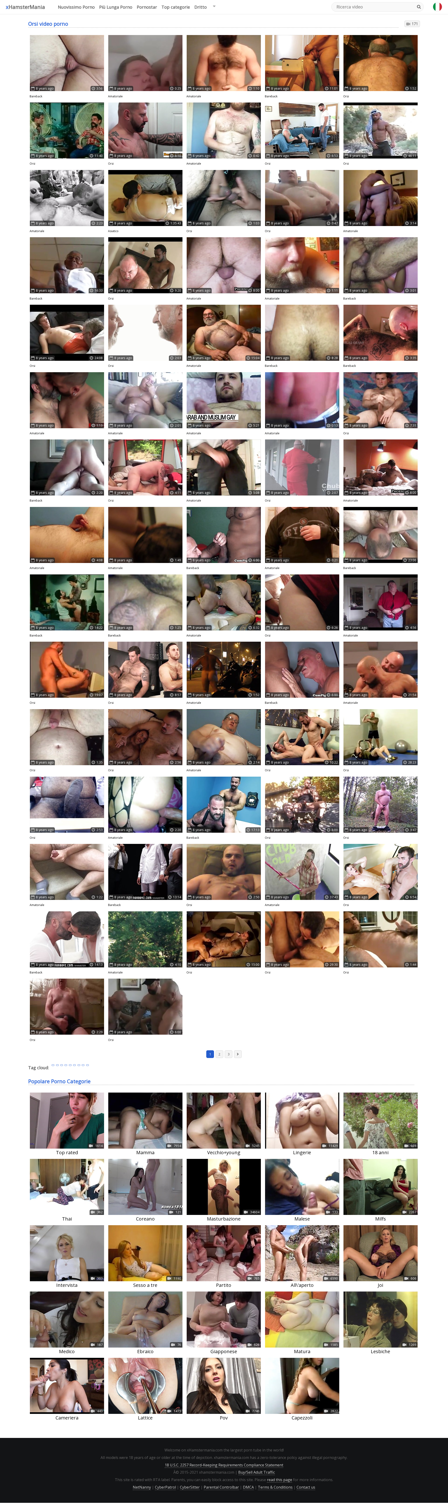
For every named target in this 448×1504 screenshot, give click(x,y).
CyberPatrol (165, 1487)
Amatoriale (115, 96)
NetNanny (142, 1487)
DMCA (248, 1487)
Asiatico (113, 231)
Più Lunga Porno (115, 7)
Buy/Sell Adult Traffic (256, 1472)
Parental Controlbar (221, 1487)
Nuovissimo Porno (76, 7)
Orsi (346, 96)
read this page (279, 1479)
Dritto (200, 7)
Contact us (306, 1487)
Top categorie (175, 7)
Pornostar (147, 7)
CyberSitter (190, 1487)
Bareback (36, 96)
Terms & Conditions (275, 1487)
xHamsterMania (25, 6)
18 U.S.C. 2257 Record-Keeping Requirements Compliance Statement (224, 1465)
